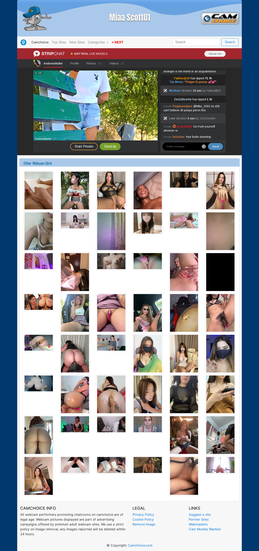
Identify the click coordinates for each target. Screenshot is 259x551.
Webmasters (198, 524)
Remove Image (144, 524)
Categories (97, 42)
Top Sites (59, 42)
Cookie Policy (143, 519)
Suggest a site (200, 514)
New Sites (77, 42)
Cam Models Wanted (205, 529)
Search (230, 42)
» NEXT (117, 42)
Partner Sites (199, 519)
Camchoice (40, 42)
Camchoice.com (140, 545)
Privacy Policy (143, 514)
